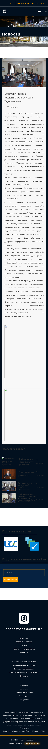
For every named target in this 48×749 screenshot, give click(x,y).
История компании (24, 642)
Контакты (24, 685)
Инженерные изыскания (24, 665)
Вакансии (24, 689)
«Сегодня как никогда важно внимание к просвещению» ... (26, 474)
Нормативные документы (24, 649)
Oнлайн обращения (24, 692)
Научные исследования (24, 669)
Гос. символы (23, 3)
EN (42, 3)
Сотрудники (24, 699)
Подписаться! (10, 579)
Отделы (24, 645)
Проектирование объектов (24, 662)
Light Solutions (32, 743)
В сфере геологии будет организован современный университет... (26, 462)
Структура (24, 638)
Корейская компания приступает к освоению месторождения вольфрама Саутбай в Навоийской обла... (27, 498)
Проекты (24, 676)
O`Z (37, 3)
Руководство (24, 696)
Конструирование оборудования (24, 672)
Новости (24, 652)
